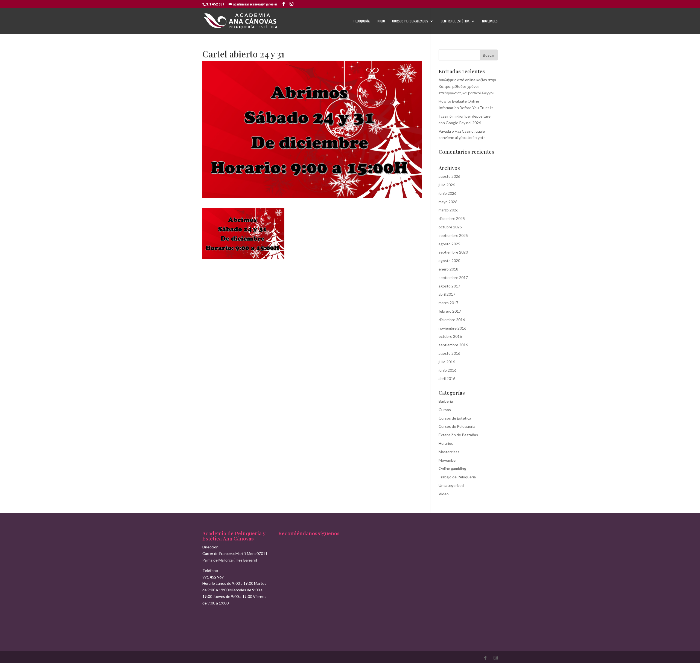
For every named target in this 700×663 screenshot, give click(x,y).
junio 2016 (447, 370)
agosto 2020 (449, 260)
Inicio (381, 21)
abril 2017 (447, 294)
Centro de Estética (455, 21)
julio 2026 (447, 184)
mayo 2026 (448, 201)
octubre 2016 (450, 336)
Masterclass (449, 451)
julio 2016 (447, 361)
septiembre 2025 (453, 235)
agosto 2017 (449, 286)
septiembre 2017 (453, 277)
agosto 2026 (449, 176)
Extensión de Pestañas (458, 434)
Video (444, 494)
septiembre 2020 (453, 252)
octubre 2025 (450, 227)
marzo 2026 (448, 210)
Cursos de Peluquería (457, 426)
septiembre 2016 (453, 344)
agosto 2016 (449, 353)
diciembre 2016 (452, 319)
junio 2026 (447, 193)
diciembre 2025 (452, 218)
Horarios (446, 443)
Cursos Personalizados (410, 21)
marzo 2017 (448, 302)
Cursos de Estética (455, 418)
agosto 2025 (449, 244)
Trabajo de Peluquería (457, 477)
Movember (448, 460)
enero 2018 (448, 269)
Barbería (446, 401)
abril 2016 (447, 378)
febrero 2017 (450, 311)
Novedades (490, 21)
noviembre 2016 (452, 328)
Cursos (445, 409)
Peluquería (362, 21)
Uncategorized (451, 485)
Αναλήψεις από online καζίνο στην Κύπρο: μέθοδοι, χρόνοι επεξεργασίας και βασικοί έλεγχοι (467, 86)
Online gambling (452, 468)
